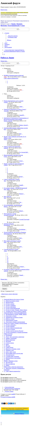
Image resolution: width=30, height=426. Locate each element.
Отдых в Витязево (18, 408)
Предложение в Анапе (10, 213)
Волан (21, 176)
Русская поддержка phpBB (8, 397)
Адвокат (21, 266)
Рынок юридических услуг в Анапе (13, 101)
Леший (21, 275)
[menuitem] (12, 36)
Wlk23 (5, 139)
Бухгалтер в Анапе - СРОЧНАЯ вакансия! (15, 188)
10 (7, 258)
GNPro (6, 165)
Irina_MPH (7, 189)
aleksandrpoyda (8, 233)
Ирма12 (21, 193)
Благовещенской (13, 25)
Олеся (5, 156)
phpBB (13, 394)
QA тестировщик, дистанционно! (13, 205)
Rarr (5, 129)
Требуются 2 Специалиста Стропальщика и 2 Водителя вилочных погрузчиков (16, 118)
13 (7, 262)
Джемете (19, 24)
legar (20, 238)
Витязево (4, 25)
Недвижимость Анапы (19, 409)
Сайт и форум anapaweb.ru (11, 78)
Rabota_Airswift (8, 121)
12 (7, 261)
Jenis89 (21, 185)
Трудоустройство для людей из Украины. (15, 232)
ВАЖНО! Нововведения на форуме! (14, 75)
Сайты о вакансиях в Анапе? (12, 179)
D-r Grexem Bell (23, 152)
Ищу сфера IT (7, 196)
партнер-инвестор (9, 223)
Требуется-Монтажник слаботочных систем (16, 128)
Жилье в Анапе (11, 408)
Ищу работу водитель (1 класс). (12, 241)
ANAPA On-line (5, 408)
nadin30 (6, 148)
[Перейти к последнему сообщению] (22, 89)
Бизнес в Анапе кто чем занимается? (14, 163)
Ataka (5, 251)
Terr (5, 181)
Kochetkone (7, 225)
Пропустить (4, 9)
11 (7, 259)
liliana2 (6, 206)
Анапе (13, 24)
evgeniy (6, 102)
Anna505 (6, 111)
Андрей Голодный (9, 215)
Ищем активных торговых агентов (13, 155)
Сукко (22, 25)
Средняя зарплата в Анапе (11, 249)
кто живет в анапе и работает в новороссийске (16, 269)
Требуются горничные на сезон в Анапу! (15, 109)
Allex (5, 77)
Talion (20, 106)
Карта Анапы (12, 409)
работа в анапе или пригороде (12, 146)
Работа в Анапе (7, 58)
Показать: (5, 282)
